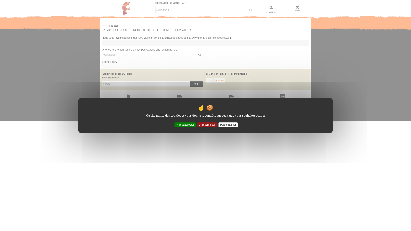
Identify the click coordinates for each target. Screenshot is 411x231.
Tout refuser (208, 124)
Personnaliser (228, 124)
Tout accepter (186, 124)
